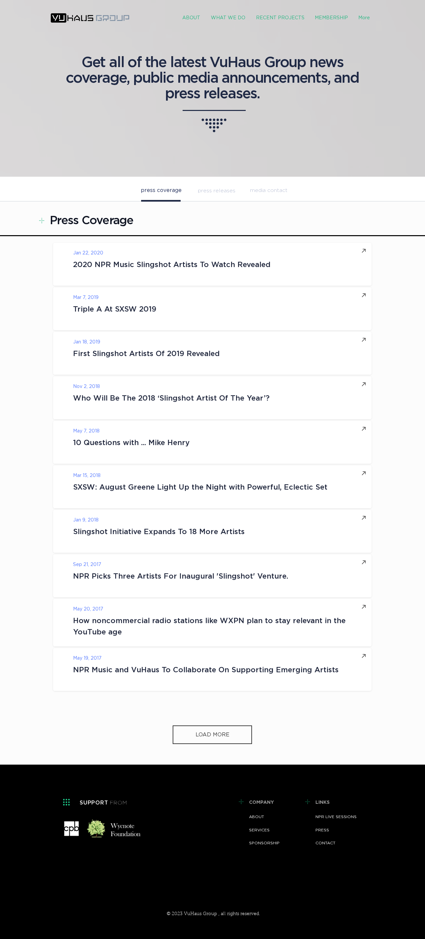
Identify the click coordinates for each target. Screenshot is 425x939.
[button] (227, 18)
